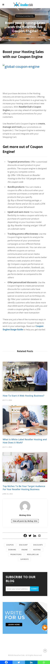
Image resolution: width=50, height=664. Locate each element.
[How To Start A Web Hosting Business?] (25, 376)
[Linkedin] (35, 536)
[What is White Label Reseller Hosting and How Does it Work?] (25, 420)
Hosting (37, 550)
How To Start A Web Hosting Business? (23, 395)
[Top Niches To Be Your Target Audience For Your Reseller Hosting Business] (25, 467)
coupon (10, 545)
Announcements (25, 16)
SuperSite (24, 559)
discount (23, 545)
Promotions (15, 554)
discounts (38, 545)
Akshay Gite (12, 37)
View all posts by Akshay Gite (25, 521)
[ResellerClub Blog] (25, 4)
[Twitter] (30, 536)
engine (25, 550)
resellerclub (33, 554)
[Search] (45, 5)
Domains (12, 550)
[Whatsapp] (39, 536)
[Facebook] (25, 536)
